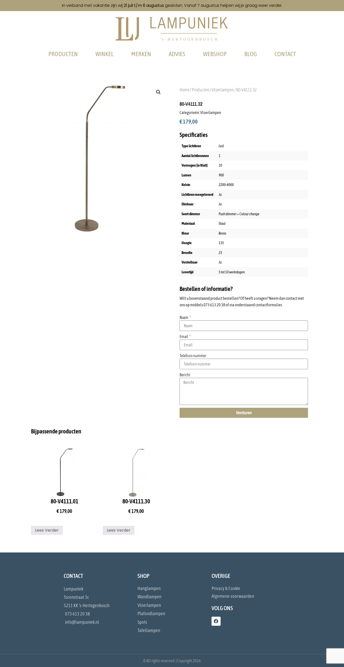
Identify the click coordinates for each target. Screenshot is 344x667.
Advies (177, 53)
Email (184, 336)
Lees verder (47, 530)
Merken (141, 53)
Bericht (185, 375)
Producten (63, 53)
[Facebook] (216, 621)
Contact (285, 53)
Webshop (215, 53)
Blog (250, 53)
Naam (184, 317)
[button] (158, 92)
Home (184, 89)
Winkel (104, 53)
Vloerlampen (223, 89)
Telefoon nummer (193, 355)
